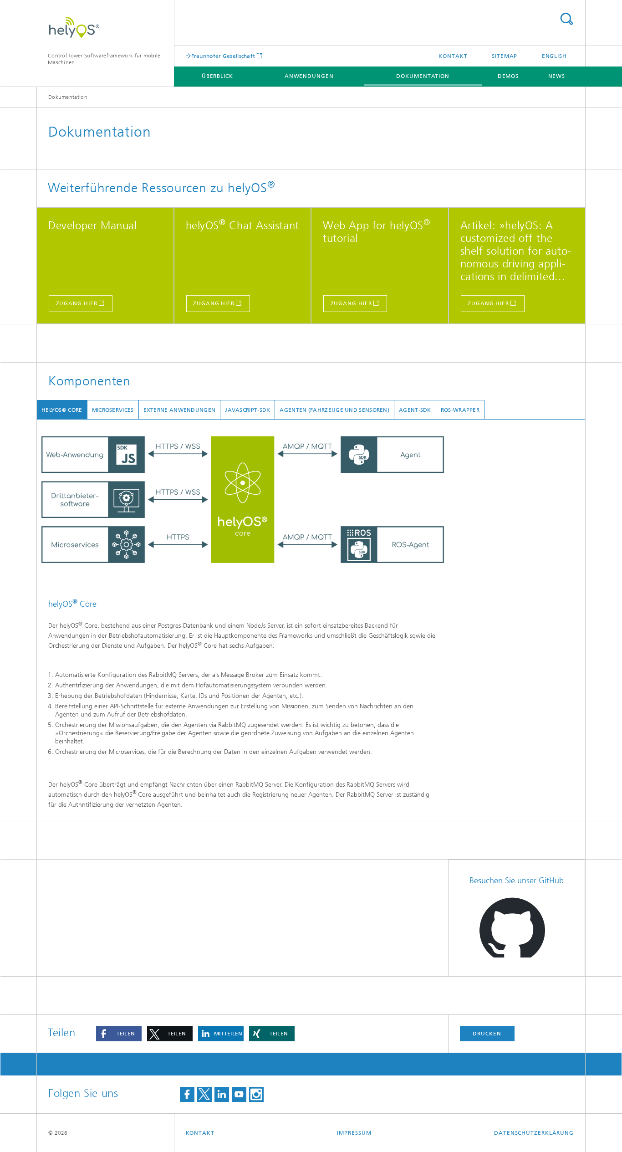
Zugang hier (76, 303)
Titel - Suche (566, 18)
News (557, 76)
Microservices (113, 410)
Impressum (354, 1133)
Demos (508, 76)
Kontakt (452, 56)
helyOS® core (61, 410)
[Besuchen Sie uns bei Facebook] (187, 1094)
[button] (119, 1033)
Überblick (217, 76)
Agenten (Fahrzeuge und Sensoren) (334, 410)
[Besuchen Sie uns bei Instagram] (256, 1094)
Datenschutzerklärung (534, 1133)
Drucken (487, 1033)
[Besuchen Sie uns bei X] (204, 1094)
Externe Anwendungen (179, 410)
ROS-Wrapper (460, 410)
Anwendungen (309, 76)
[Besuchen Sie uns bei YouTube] (239, 1094)
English (554, 56)
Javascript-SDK (247, 410)
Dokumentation (422, 76)
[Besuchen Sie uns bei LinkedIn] (221, 1094)
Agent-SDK (415, 410)
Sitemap (504, 56)
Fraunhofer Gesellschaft (223, 56)
